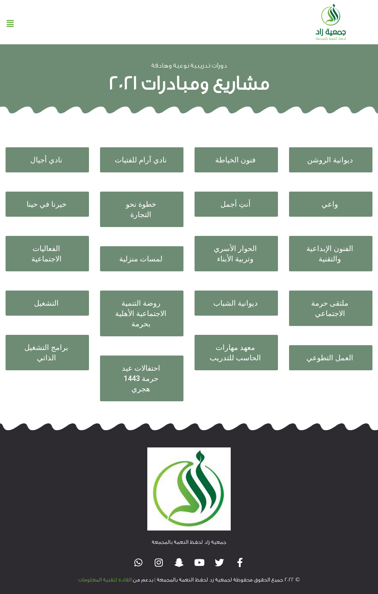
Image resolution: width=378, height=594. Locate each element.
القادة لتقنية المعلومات (104, 580)
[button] (10, 24)
